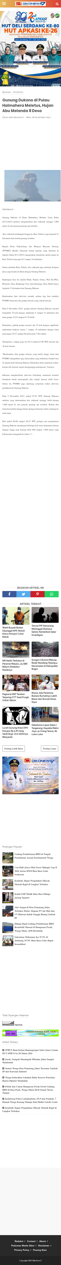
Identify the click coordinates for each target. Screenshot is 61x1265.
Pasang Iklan (40, 1250)
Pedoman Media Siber (22, 1245)
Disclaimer (43, 1245)
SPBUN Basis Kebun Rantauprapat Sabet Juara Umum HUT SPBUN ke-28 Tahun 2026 (30, 1051)
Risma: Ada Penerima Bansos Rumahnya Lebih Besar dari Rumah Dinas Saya (44, 697)
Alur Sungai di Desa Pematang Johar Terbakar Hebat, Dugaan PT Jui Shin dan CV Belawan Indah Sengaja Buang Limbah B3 (35, 912)
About (42, 1241)
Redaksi (19, 1241)
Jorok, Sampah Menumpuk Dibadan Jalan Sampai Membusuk (28, 1061)
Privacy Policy (21, 1250)
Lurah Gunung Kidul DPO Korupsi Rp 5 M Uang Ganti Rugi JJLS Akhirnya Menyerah (15, 732)
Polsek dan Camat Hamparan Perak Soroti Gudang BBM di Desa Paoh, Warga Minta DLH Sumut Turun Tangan (28, 1089)
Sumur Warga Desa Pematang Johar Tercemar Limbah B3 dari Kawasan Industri (30, 1070)
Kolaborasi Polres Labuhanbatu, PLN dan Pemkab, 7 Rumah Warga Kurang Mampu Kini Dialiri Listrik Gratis (30, 1100)
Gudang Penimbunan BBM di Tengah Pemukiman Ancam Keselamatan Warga (34, 855)
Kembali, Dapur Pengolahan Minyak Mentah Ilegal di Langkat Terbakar (32, 882)
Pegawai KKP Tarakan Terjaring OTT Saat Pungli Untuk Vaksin (15, 697)
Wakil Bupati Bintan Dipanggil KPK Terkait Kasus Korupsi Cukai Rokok (13, 632)
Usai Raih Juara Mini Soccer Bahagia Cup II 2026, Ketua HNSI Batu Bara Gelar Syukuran (36, 871)
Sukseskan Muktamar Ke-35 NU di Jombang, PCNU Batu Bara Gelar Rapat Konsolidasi (34, 940)
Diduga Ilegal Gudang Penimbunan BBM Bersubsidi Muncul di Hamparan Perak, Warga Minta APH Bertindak (34, 927)
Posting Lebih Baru (13, 748)
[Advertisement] (30, 144)
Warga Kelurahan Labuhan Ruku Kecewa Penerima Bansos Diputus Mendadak (28, 1079)
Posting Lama (49, 748)
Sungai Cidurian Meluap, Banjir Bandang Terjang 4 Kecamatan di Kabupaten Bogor (45, 664)
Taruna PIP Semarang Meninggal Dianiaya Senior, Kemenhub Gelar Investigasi (44, 630)
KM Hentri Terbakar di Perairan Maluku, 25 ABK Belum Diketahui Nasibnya (15, 665)
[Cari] (57, 4)
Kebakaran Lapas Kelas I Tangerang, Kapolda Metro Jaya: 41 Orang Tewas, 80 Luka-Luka (45, 729)
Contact (31, 1241)
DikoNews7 (37, 1260)
